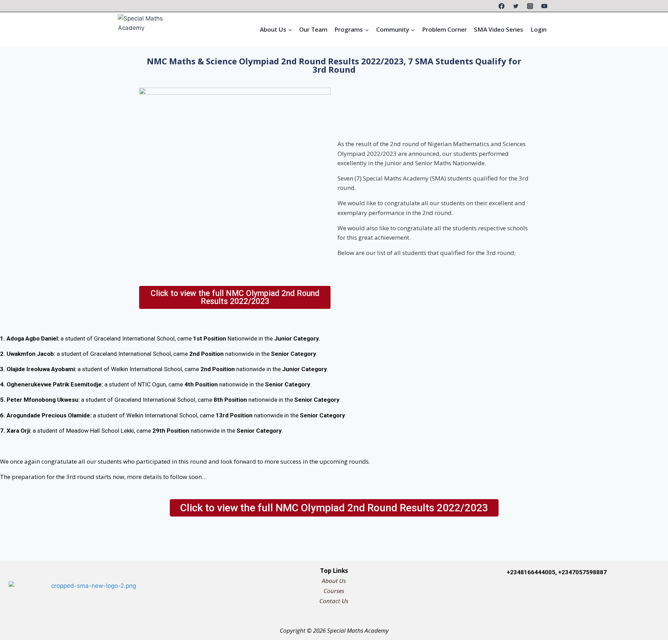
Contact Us (333, 601)
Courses (334, 591)
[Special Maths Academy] (152, 29)
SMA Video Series (498, 29)
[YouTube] (544, 6)
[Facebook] (502, 6)
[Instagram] (530, 6)
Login (539, 29)
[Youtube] (642, 594)
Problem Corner (444, 29)
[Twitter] (516, 6)
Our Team (313, 29)
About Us (334, 581)
